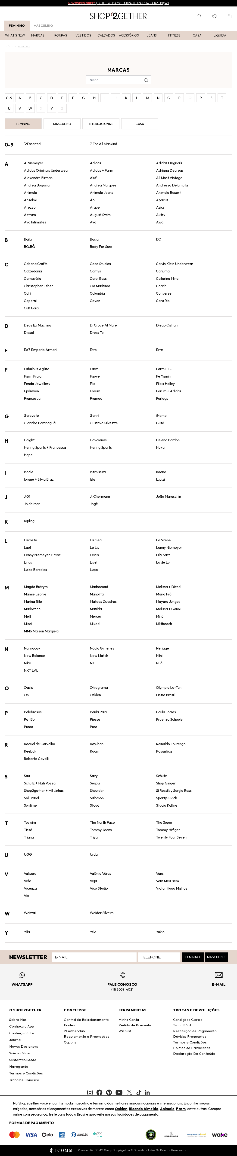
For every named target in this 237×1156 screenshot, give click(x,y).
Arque (95, 207)
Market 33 (32, 609)
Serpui (95, 783)
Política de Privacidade (192, 1048)
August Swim (100, 214)
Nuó (159, 663)
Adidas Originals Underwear (46, 170)
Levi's (94, 554)
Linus (28, 562)
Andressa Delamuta (172, 185)
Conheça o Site (21, 1033)
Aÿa (93, 222)
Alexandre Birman (38, 177)
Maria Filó (164, 594)
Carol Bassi (98, 278)
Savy (94, 775)
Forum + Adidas (168, 391)
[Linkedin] (147, 1092)
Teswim (30, 822)
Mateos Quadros (103, 601)
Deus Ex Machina (37, 325)
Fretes (69, 1025)
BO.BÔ (29, 246)
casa (140, 124)
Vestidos (83, 35)
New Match (99, 655)
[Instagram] (90, 1092)
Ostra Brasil (165, 694)
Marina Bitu (33, 601)
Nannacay (32, 648)
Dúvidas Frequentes (189, 1036)
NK (92, 663)
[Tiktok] (138, 1092)
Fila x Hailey (165, 383)
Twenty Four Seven (171, 837)
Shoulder (97, 790)
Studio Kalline (166, 805)
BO (158, 239)
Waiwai (30, 912)
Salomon (97, 798)
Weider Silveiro (102, 912)
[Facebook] (99, 1092)
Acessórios (129, 35)
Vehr (27, 880)
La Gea (96, 540)
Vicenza (30, 888)
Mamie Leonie (35, 594)
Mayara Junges (168, 601)
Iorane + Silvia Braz (39, 479)
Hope (28, 454)
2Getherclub (74, 1031)
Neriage (162, 648)
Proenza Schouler (170, 719)
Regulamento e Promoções (86, 1036)
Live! (93, 562)
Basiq (94, 239)
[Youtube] (118, 1092)
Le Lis (94, 547)
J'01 (27, 496)
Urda (94, 854)
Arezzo (30, 207)
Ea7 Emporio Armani (40, 349)
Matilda (96, 609)
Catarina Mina (167, 278)
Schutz (161, 775)
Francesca (32, 398)
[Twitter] (129, 1092)
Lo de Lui (163, 562)
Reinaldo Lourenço (171, 743)
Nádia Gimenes (102, 648)
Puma (28, 726)
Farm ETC (164, 368)
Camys (95, 271)
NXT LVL (31, 670)
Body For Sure (101, 246)
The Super (164, 822)
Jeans (152, 35)
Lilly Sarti (163, 554)
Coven (95, 300)
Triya (94, 837)
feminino (23, 124)
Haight (29, 440)
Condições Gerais (187, 1019)
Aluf (93, 177)
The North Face (102, 822)
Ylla (27, 932)
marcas (24, 46)
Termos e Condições (26, 1073)
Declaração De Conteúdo (194, 1053)
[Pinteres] (109, 1092)
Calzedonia (33, 271)
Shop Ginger (166, 783)
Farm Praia (32, 376)
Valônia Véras (100, 873)
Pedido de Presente (134, 1025)
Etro (93, 349)
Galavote (31, 415)
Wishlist (124, 1031)
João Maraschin (168, 496)
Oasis (28, 687)
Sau (27, 775)
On (26, 694)
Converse (164, 293)
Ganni (94, 415)
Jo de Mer (32, 503)
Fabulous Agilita (36, 368)
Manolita (97, 594)
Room (94, 751)
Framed (96, 398)
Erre (159, 349)
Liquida (220, 35)
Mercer (95, 616)
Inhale (28, 472)
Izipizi (160, 479)
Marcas (37, 35)
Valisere (30, 873)
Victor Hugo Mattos (171, 888)
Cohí (27, 293)
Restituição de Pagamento (195, 1031)
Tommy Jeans (101, 829)
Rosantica (164, 751)
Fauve (95, 376)
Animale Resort (168, 192)
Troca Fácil (182, 1025)
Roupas (60, 35)
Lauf (27, 547)
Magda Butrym (36, 586)
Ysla (93, 932)
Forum (95, 391)
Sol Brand (31, 798)
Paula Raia (98, 712)
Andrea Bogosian (37, 185)
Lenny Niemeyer (169, 547)
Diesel (29, 332)
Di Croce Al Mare (103, 325)
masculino (62, 124)
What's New (15, 35)
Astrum (30, 214)
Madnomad (99, 586)
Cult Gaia (31, 308)
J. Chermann (100, 496)
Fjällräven (31, 391)
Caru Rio (163, 300)
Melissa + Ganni (168, 609)
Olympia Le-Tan (168, 687)
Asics (160, 207)
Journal (15, 1039)
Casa (197, 35)
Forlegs (162, 398)
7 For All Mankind (103, 143)
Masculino (43, 26)
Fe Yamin (163, 376)
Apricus (162, 200)
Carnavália (32, 278)
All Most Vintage (169, 177)
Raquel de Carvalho (39, 743)
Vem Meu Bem (167, 880)
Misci (28, 623)
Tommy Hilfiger (168, 829)
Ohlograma (99, 687)
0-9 (9, 97)
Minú (159, 616)
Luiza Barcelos (35, 569)
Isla (92, 479)
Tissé (28, 829)
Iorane (161, 472)
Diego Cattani (167, 325)
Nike (27, 663)
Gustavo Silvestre (104, 423)
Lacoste (30, 540)
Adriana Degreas (170, 170)
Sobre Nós (18, 1019)
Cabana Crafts (35, 263)
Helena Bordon (168, 440)
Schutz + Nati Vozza (40, 783)
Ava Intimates (35, 222)
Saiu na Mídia (19, 1053)
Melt (27, 616)
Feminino (17, 26)
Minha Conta (128, 1019)
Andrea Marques (103, 185)
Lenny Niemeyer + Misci (42, 554)
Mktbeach (164, 623)
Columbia (97, 293)
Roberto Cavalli (36, 758)
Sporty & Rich (166, 798)
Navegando (18, 1066)
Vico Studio (99, 888)
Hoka (160, 447)
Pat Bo (29, 719)
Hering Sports (101, 447)
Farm (94, 368)
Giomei (161, 415)
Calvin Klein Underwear (174, 263)
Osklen (95, 694)
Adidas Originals (169, 163)
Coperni (30, 300)
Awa (159, 222)
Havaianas (98, 440)
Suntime (30, 805)
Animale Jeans (101, 192)
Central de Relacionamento (86, 1019)
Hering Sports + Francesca (45, 447)
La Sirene (163, 540)
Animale (30, 192)
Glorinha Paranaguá (40, 423)
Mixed (95, 623)
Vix (26, 895)
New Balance (34, 655)
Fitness (174, 35)
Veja (93, 880)
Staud (94, 805)
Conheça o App (21, 1026)
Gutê (160, 423)
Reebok (30, 751)
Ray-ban (96, 743)
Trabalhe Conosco (24, 1080)
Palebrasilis (33, 712)
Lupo (94, 569)
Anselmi (30, 200)
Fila (92, 383)
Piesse (95, 719)
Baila (28, 239)
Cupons (70, 1042)
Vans (160, 873)
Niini (159, 655)
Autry (160, 214)
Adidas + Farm (101, 170)
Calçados (106, 35)
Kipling (29, 521)
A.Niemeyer (33, 163)
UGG (28, 854)
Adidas (95, 163)
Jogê (94, 503)
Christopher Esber (38, 286)
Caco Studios (100, 263)
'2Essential (32, 143)
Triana (29, 837)
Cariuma (163, 271)
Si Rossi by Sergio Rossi (174, 790)
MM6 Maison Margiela (41, 631)
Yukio (160, 932)
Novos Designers (23, 1046)
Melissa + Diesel (168, 586)
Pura (93, 726)
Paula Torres (166, 712)
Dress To (97, 332)
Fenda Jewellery (37, 383)
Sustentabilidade (22, 1060)
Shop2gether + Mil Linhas (44, 790)
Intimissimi (98, 472)
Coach (161, 286)
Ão (92, 200)
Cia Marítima (100, 286)
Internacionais (101, 124)
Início (9, 46)
